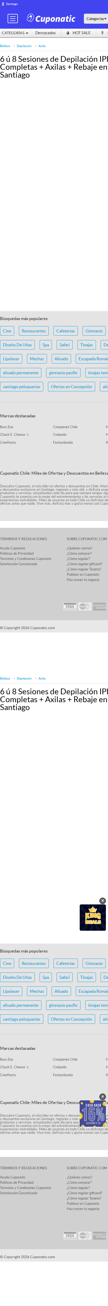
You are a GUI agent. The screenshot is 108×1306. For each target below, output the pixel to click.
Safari (65, 344)
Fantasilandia (63, 442)
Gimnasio (94, 330)
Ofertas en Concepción (71, 386)
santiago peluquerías (21, 386)
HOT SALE (82, 33)
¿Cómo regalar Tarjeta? (84, 569)
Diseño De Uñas (17, 344)
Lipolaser (11, 358)
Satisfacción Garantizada (18, 564)
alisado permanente (21, 372)
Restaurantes (34, 330)
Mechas (37, 358)
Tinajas (86, 344)
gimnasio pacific (63, 372)
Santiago (12, 4)
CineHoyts (8, 442)
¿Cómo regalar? (78, 559)
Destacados (45, 33)
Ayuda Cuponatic (12, 548)
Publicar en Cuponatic (83, 574)
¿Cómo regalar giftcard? (84, 564)
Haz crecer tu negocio (83, 580)
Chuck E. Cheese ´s (14, 435)
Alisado (61, 358)
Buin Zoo (6, 427)
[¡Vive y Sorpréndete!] (52, 18)
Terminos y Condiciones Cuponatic (25, 559)
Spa (45, 344)
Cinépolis (60, 435)
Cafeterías (65, 330)
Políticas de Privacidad (17, 553)
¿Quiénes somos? (79, 548)
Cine (7, 330)
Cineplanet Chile (65, 427)
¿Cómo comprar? (79, 553)
